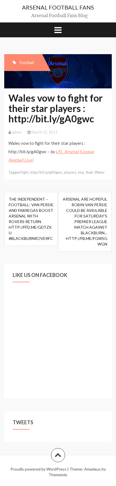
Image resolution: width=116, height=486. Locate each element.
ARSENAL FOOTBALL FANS (58, 7)
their (89, 172)
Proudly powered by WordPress (38, 469)
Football (27, 62)
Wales (99, 172)
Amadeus (92, 469)
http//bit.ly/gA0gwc (46, 172)
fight (25, 172)
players (70, 172)
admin (17, 132)
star (81, 172)
